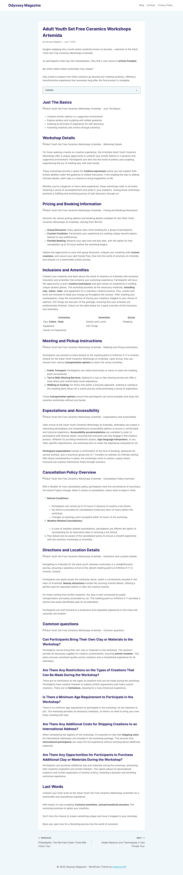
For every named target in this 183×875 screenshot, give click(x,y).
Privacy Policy (165, 5)
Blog (141, 5)
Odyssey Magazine (53, 42)
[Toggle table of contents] (136, 90)
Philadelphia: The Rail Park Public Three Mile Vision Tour (62, 842)
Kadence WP (119, 866)
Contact (151, 5)
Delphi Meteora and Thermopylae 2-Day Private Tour (123, 842)
